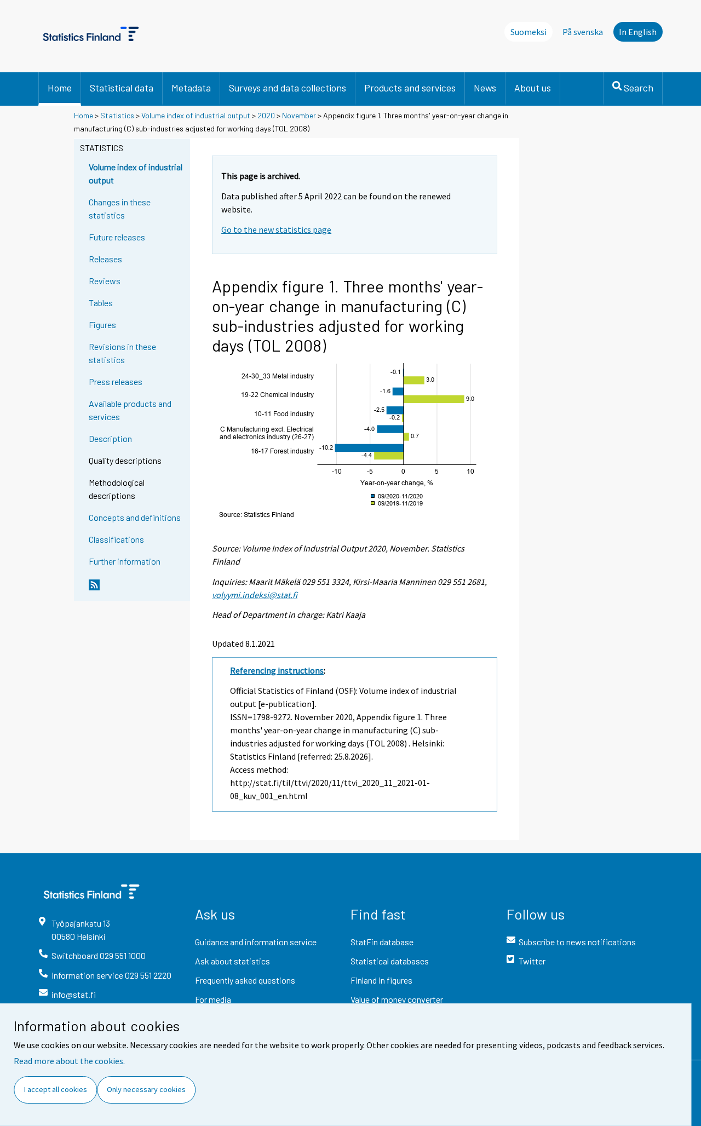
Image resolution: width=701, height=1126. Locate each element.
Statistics (117, 115)
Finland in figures (381, 980)
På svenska (582, 31)
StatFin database (381, 942)
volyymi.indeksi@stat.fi (254, 594)
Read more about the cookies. (69, 1060)
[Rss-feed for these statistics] (137, 589)
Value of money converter (396, 999)
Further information (124, 561)
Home (60, 88)
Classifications (116, 539)
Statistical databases (389, 961)
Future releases (117, 237)
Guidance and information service (256, 942)
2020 (266, 115)
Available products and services (130, 410)
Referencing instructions (277, 670)
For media (213, 999)
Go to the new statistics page (276, 229)
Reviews (104, 280)
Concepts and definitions (135, 517)
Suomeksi (528, 31)
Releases (105, 259)
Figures (102, 324)
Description (110, 438)
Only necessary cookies (146, 1089)
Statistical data (121, 88)
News (485, 88)
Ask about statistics (232, 961)
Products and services (410, 88)
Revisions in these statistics (122, 353)
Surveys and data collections (287, 88)
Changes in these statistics (120, 208)
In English (638, 31)
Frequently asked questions (245, 980)
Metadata (191, 88)
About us (532, 88)
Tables (101, 302)
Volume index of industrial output (195, 115)
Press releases (115, 381)
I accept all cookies (55, 1089)
